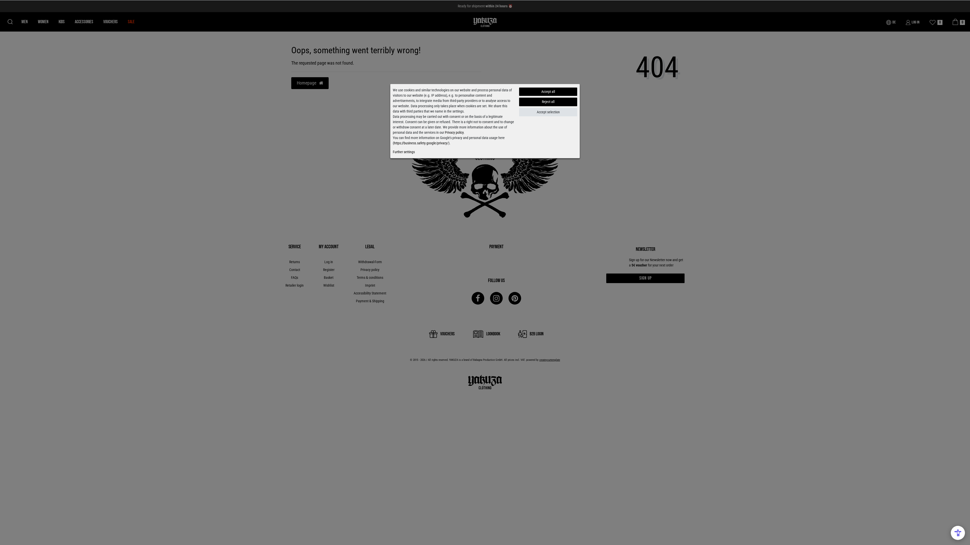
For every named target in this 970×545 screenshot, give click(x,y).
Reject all (548, 102)
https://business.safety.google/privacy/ (421, 143)
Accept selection (548, 112)
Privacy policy (454, 132)
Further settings (404, 152)
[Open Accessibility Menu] (958, 533)
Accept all (548, 92)
